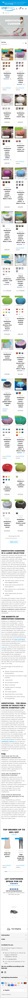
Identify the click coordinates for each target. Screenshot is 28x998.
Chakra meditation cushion (7, 489)
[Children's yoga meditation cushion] (21, 468)
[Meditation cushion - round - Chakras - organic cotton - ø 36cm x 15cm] (21, 421)
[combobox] (14, 12)
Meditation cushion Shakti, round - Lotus (20, 522)
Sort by (3, 42)
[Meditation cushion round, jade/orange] (7, 344)
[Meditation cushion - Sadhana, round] (7, 505)
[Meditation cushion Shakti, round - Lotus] (21, 505)
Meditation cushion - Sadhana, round (7, 524)
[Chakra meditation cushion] (7, 468)
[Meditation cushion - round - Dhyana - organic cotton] (21, 54)
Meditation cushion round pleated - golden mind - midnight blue (7, 400)
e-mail (7, 955)
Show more (14, 542)
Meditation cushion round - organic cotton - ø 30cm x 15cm (20, 238)
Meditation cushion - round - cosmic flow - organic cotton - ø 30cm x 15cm (20, 363)
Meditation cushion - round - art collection (20, 148)
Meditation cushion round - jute (21, 114)
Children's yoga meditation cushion (21, 483)
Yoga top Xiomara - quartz (7, 854)
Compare (6, 58)
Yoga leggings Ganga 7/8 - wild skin (21, 857)
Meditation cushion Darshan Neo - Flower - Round (7, 325)
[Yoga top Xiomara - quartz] (7, 843)
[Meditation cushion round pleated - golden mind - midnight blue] (7, 384)
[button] (22, 8)
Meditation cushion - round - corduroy (7, 115)
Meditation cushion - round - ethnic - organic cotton (7, 153)
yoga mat (4, 647)
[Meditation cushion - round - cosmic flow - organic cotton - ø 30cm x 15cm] (21, 344)
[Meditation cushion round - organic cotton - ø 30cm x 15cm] (21, 217)
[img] (14, 884)
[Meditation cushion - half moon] (7, 260)
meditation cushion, (7, 741)
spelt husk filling (19, 639)
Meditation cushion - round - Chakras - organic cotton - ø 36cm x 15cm (20, 445)
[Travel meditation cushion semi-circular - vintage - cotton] (21, 260)
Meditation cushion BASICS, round (20, 321)
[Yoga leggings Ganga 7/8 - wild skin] (21, 843)
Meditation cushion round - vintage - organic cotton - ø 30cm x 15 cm (20, 198)
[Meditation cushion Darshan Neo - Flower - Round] (7, 301)
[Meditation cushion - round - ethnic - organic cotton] (7, 132)
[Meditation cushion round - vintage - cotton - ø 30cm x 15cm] (7, 173)
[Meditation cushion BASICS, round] (21, 301)
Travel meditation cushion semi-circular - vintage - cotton (20, 280)
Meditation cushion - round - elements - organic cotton (20, 402)
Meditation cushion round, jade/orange (7, 357)
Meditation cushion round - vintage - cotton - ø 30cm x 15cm (7, 194)
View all (14, 834)
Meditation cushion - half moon (7, 280)
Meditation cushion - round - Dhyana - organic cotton (20, 78)
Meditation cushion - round (7, 75)
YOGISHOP (8, 994)
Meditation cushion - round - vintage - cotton (7, 443)
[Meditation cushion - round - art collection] (21, 132)
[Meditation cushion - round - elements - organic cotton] (21, 384)
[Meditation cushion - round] (7, 54)
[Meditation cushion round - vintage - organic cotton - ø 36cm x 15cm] (7, 217)
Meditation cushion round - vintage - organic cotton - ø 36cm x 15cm (7, 236)
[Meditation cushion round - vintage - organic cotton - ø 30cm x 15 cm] (21, 173)
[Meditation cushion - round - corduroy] (7, 100)
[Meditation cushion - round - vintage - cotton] (7, 421)
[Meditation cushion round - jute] (21, 100)
